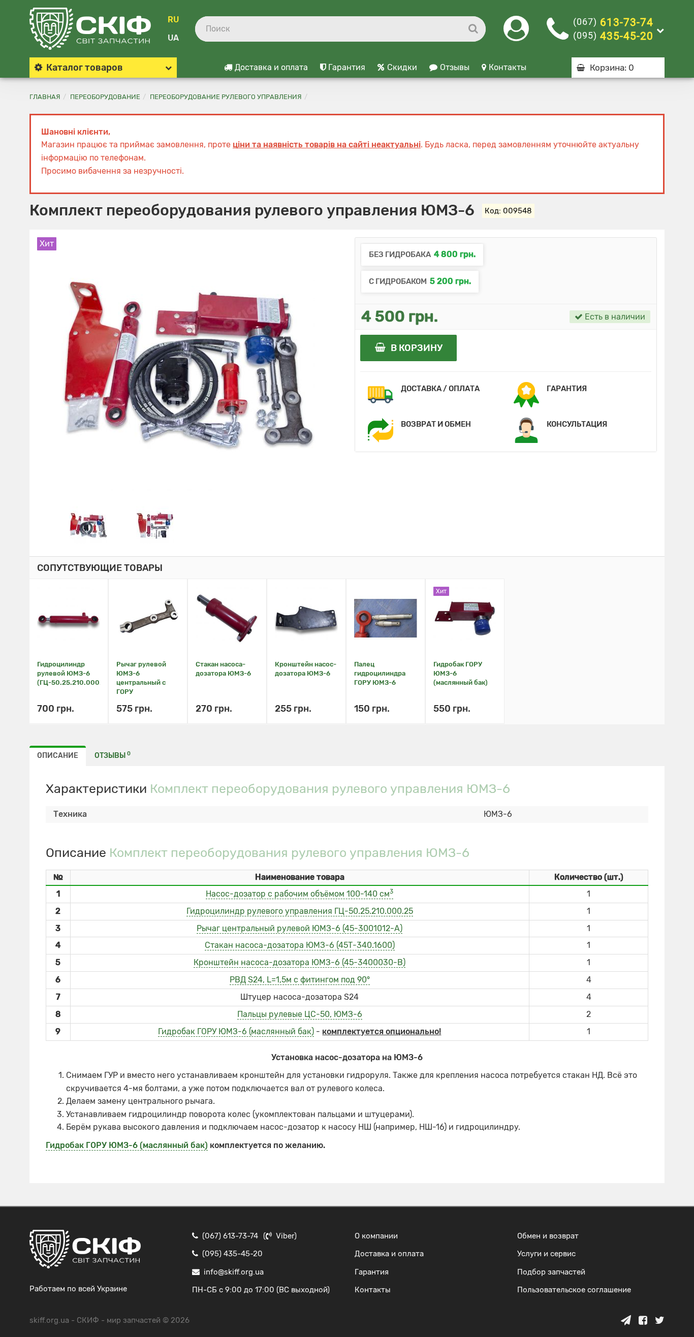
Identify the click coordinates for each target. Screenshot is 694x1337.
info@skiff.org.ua (234, 1272)
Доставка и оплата (271, 67)
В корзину (417, 348)
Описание (57, 755)
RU (173, 19)
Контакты (507, 67)
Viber (285, 1235)
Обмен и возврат (548, 1235)
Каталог (84, 67)
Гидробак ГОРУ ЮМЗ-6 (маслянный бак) (236, 1031)
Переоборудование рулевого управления (226, 97)
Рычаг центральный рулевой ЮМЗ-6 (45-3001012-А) (299, 928)
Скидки (402, 67)
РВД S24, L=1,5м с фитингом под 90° (300, 979)
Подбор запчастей (551, 1272)
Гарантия (346, 67)
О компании (376, 1235)
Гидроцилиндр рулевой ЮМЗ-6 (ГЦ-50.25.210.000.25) (74, 673)
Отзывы (454, 67)
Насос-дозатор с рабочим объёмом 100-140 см (299, 894)
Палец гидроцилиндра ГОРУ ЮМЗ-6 (379, 673)
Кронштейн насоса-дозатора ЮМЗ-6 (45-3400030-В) (299, 962)
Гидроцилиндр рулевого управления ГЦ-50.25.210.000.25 (299, 911)
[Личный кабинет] (516, 35)
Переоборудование (105, 97)
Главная (44, 97)
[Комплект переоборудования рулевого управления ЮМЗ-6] (88, 524)
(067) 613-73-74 (230, 1235)
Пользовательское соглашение (574, 1289)
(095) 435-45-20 (232, 1253)
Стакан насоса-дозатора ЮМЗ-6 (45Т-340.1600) (300, 945)
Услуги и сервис (546, 1253)
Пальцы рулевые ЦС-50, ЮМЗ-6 (299, 1014)
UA (173, 38)
